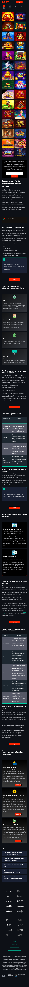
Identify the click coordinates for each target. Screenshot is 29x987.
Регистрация (19, 2)
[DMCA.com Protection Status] (16, 975)
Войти (25, 2)
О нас (14, 941)
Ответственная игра (14, 947)
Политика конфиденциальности (14, 950)
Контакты (14, 944)
